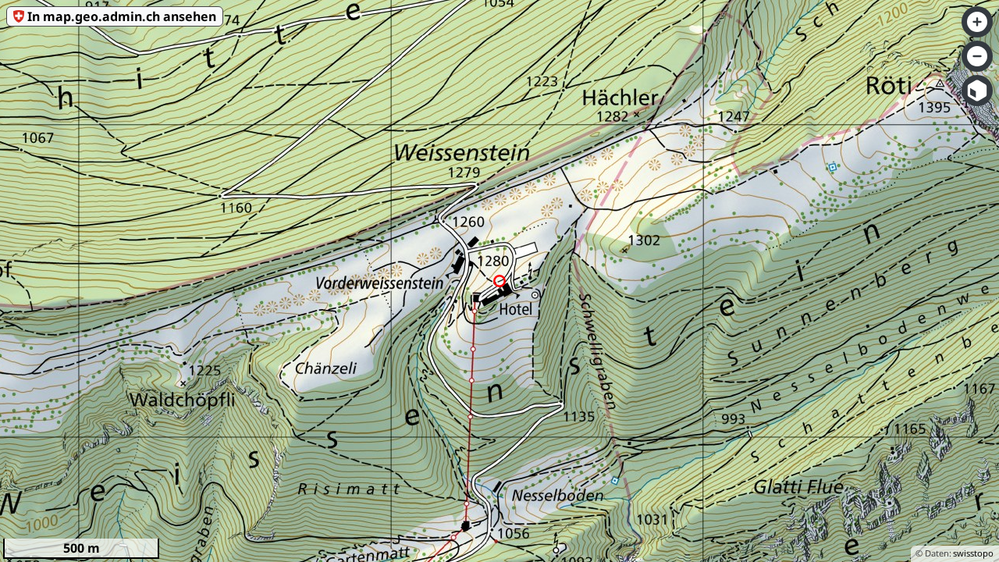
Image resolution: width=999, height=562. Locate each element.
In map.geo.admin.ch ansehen (121, 16)
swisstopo (973, 553)
